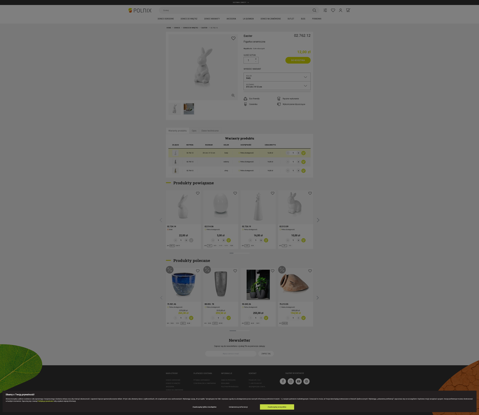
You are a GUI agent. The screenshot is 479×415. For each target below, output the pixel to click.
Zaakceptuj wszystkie (277, 407)
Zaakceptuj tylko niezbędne (205, 407)
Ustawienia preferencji (238, 407)
